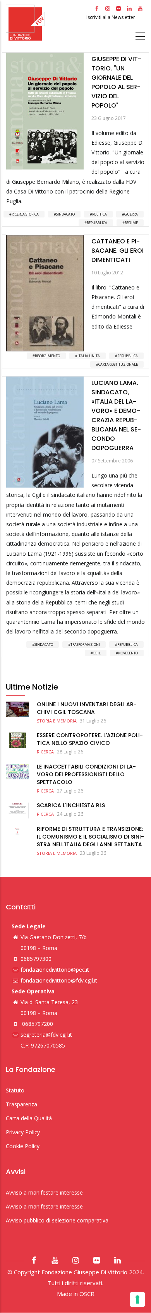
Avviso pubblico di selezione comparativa (57, 1220)
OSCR (86, 1294)
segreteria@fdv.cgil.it (46, 1034)
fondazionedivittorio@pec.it (55, 969)
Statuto (15, 1090)
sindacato (65, 214)
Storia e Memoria (57, 721)
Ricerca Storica (25, 214)
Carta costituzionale (118, 364)
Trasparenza (21, 1104)
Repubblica (97, 222)
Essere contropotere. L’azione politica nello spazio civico (90, 739)
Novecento (128, 653)
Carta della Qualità (29, 1118)
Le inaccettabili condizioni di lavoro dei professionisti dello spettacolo (86, 774)
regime (131, 222)
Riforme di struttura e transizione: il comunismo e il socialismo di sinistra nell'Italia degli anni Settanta (90, 836)
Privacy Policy (23, 1132)
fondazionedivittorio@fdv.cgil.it (59, 980)
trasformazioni (85, 644)
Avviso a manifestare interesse (44, 1192)
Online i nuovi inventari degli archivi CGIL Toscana (87, 708)
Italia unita (88, 355)
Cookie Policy (22, 1146)
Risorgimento (47, 355)
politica (99, 214)
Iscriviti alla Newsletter (111, 17)
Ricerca (45, 752)
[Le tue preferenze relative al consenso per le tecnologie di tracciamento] (137, 1299)
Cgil (97, 653)
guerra (131, 214)
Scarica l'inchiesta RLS (71, 805)
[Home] (45, 23)
